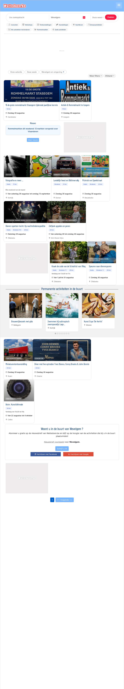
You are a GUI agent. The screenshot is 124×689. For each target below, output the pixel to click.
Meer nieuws (33, 140)
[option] (26, 310)
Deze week (97, 17)
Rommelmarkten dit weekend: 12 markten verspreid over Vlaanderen (33, 130)
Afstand (108, 76)
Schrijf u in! (62, 448)
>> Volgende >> (64, 500)
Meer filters (95, 76)
